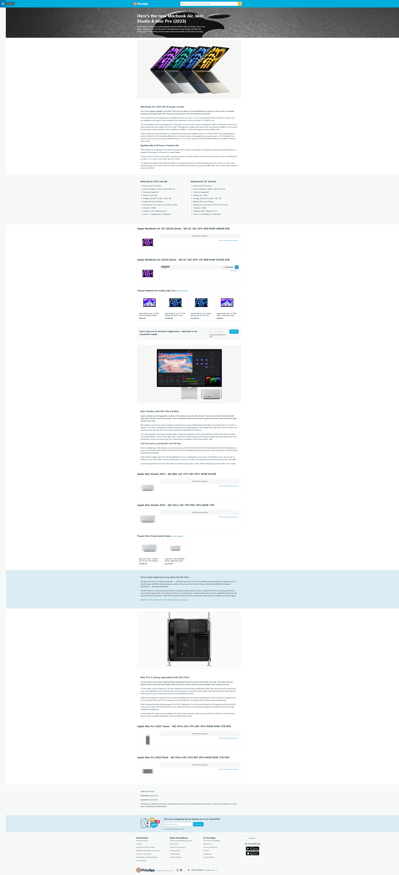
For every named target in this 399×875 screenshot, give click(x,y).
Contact (139, 844)
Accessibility (141, 860)
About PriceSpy (142, 841)
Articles (206, 850)
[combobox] (209, 4)
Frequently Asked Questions (147, 857)
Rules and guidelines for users (181, 841)
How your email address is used (174, 829)
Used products (208, 857)
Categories (207, 854)
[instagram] (177, 870)
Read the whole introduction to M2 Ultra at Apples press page (164, 600)
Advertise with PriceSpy (145, 847)
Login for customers (143, 854)
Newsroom (207, 844)
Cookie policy (175, 854)
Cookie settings (176, 857)
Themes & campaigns (211, 841)
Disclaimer (174, 844)
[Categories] (3, 3)
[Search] (240, 4)
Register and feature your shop (148, 850)
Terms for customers (177, 847)
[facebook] (181, 870)
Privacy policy (175, 850)
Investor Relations (210, 847)
